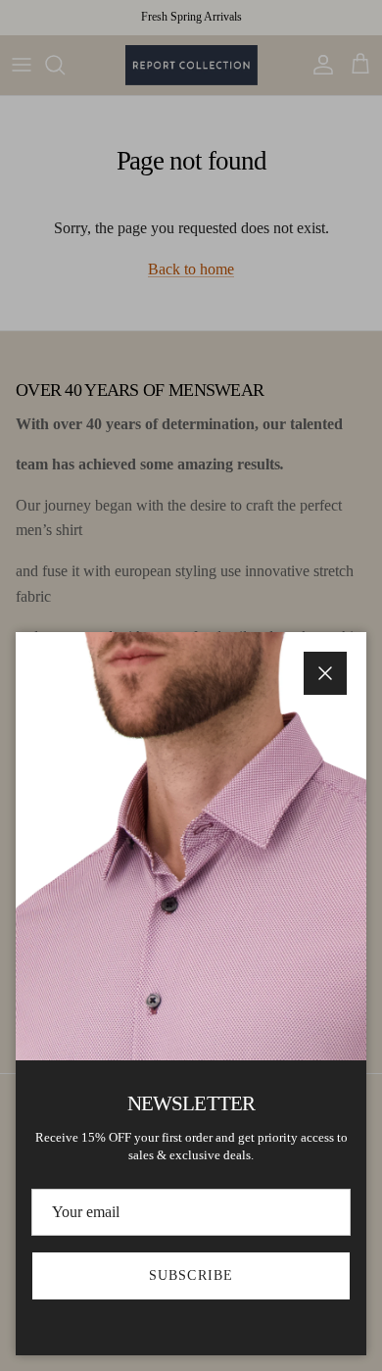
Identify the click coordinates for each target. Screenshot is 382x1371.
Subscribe (191, 1275)
